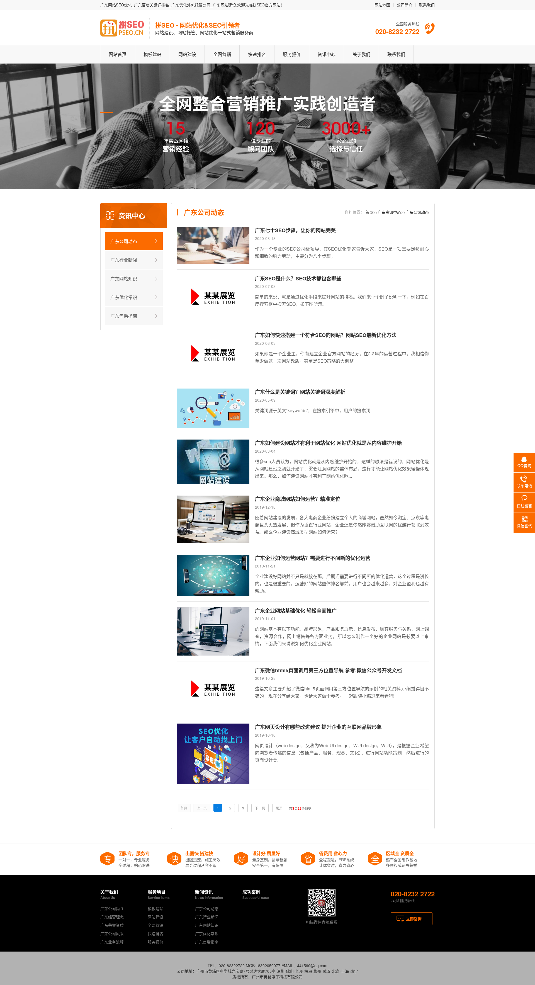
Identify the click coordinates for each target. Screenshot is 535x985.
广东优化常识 (123, 297)
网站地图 (382, 5)
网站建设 (187, 54)
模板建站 (152, 54)
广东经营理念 (112, 917)
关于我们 (361, 54)
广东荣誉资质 (112, 925)
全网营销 (222, 54)
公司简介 (404, 5)
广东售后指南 (123, 316)
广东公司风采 (112, 933)
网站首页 (118, 54)
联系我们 (427, 5)
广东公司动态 (123, 241)
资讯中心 (326, 54)
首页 (369, 212)
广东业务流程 (112, 942)
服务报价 (292, 54)
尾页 (279, 808)
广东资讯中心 (389, 212)
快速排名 (257, 54)
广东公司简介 (112, 908)
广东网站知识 (123, 278)
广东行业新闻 (123, 260)
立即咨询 (414, 918)
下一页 (260, 808)
